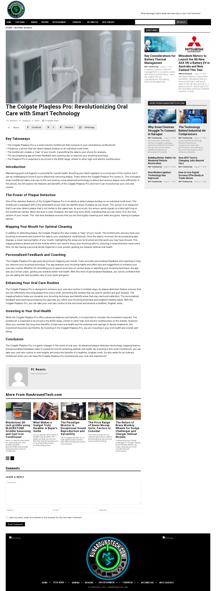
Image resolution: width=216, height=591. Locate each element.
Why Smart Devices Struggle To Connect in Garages (162, 130)
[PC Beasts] (18, 376)
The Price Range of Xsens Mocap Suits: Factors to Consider (99, 427)
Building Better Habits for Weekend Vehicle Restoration (162, 160)
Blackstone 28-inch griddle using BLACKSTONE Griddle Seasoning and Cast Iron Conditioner (18, 429)
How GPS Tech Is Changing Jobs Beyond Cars (191, 160)
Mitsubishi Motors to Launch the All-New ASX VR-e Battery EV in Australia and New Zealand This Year (194, 63)
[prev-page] (7, 458)
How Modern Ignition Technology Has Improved (159, 175)
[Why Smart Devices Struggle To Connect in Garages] (162, 116)
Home (9, 27)
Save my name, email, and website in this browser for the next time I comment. (45, 517)
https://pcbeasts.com (39, 374)
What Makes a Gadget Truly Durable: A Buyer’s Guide (45, 427)
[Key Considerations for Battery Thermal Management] (160, 44)
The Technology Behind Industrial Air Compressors (192, 130)
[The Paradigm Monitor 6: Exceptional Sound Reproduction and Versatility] (73, 411)
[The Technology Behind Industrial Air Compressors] (193, 116)
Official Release (185, 74)
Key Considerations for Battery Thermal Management (160, 59)
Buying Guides (23, 27)
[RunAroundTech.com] (15, 9)
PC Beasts (12, 121)
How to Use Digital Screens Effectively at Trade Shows (191, 175)
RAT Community (151, 67)
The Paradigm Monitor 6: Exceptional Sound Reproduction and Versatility (73, 428)
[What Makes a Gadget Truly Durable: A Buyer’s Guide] (45, 411)
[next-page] (12, 458)
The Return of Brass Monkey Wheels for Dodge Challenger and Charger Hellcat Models (127, 429)
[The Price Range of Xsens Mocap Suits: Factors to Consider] (100, 411)
